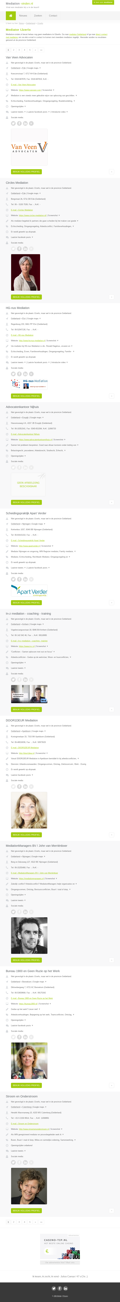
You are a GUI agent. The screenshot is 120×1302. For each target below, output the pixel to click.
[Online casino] (62, 1235)
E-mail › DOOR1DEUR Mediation (25, 748)
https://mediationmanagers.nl (31, 878)
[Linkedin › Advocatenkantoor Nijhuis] (25, 467)
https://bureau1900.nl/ (28, 1004)
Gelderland (15, 68)
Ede (24, 68)
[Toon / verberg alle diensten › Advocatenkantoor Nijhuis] (60, 450)
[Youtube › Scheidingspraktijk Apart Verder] (31, 579)
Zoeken (38, 15)
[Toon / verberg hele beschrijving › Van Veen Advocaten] (60, 95)
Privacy (65, 1296)
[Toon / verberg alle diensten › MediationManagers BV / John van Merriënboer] (60, 889)
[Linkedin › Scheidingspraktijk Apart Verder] (25, 579)
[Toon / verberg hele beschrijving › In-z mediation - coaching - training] (60, 651)
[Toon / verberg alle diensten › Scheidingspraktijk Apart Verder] (60, 556)
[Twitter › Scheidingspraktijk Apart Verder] (13, 579)
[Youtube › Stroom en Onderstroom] (31, 1162)
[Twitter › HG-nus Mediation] (13, 374)
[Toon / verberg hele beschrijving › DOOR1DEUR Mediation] (60, 758)
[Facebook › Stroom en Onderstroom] (19, 1162)
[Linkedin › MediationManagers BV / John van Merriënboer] (25, 912)
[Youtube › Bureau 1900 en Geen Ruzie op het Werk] (31, 1037)
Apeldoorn (26, 731)
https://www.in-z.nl (27, 646)
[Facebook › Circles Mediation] (19, 248)
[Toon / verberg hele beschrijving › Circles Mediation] (60, 220)
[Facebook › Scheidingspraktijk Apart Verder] (19, 579)
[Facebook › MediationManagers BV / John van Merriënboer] (19, 912)
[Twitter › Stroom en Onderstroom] (13, 1162)
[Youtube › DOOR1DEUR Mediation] (31, 786)
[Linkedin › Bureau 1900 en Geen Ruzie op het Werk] (25, 1037)
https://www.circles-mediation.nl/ (32, 215)
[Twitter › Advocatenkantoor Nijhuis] (13, 467)
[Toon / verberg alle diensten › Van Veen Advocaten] (60, 101)
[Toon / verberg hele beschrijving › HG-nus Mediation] (60, 346)
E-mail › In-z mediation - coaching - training (29, 641)
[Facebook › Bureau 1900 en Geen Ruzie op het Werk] (19, 1037)
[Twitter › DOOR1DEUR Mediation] (13, 786)
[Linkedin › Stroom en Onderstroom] (25, 1162)
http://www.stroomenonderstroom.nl (34, 1129)
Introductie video (60, 112)
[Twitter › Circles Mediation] (13, 248)
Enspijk (25, 417)
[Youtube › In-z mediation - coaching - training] (31, 679)
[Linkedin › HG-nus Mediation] (25, 374)
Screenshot (48, 90)
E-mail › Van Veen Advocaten (23, 85)
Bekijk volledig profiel (26, 171)
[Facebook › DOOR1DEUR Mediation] (19, 786)
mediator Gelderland (77, 34)
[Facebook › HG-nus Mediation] (19, 374)
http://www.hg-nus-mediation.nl (32, 341)
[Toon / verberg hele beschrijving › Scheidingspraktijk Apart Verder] (60, 551)
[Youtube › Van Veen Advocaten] (31, 123)
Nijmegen (26, 524)
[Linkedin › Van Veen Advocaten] (25, 123)
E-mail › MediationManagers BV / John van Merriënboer (34, 873)
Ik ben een (103, 2)
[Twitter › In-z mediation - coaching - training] (13, 679)
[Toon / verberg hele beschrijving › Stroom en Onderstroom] (60, 1134)
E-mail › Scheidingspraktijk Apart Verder (28, 540)
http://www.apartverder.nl (29, 546)
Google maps (34, 68)
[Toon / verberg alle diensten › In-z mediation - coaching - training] (60, 657)
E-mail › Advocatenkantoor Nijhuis (25, 434)
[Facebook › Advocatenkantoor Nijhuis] (19, 467)
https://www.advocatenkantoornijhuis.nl (35, 440)
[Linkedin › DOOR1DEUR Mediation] (25, 786)
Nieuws (23, 15)
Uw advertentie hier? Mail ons (60, 1262)
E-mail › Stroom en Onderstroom (24, 1124)
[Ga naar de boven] (111, 171)
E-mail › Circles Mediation (22, 210)
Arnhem (25, 624)
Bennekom (26, 982)
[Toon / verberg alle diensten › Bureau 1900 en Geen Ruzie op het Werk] (60, 1014)
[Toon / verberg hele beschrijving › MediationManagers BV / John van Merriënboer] (60, 883)
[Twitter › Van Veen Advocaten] (13, 123)
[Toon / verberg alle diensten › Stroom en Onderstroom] (60, 1140)
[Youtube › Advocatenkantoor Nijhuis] (31, 467)
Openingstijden (18, 106)
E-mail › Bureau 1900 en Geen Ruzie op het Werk (32, 998)
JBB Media (57, 1296)
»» (41, 50)
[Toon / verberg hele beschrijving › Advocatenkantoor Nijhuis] (60, 445)
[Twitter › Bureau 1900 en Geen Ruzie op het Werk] (13, 1037)
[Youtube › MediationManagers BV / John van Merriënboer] (31, 912)
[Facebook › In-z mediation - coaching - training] (19, 679)
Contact (53, 15)
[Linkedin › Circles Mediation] (25, 248)
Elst (24, 318)
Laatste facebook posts (39, 112)
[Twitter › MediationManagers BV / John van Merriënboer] (13, 912)
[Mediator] (11, 15)
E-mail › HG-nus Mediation (22, 335)
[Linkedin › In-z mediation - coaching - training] (25, 679)
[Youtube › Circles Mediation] (31, 248)
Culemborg (26, 1107)
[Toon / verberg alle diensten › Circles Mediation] (60, 226)
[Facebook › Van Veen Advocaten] (19, 123)
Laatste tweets (18, 112)
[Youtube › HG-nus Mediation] (31, 374)
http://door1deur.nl (26, 753)
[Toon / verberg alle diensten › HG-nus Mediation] (60, 351)
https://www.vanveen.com (30, 90)
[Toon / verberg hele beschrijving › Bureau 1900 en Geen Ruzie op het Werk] (60, 1009)
